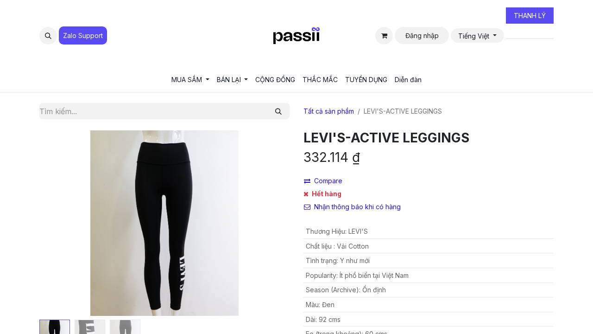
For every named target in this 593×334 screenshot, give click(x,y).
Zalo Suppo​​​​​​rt (83, 35)
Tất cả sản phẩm (328, 111)
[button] (48, 36)
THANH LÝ (530, 15)
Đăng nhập (422, 35)
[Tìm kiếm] (278, 111)
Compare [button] (328, 181)
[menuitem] (190, 79)
